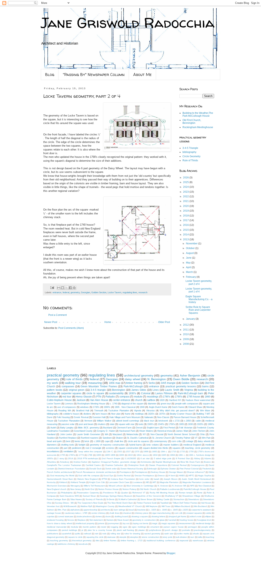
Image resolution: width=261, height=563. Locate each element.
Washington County (105, 506)
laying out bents (140, 523)
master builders (171, 444)
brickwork (163, 420)
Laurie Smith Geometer (88, 434)
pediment (76, 448)
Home (107, 322)
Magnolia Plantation (169, 482)
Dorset (139, 427)
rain (96, 533)
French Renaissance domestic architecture (96, 472)
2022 (186, 196)
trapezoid (184, 540)
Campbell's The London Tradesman (64, 465)
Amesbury (64, 462)
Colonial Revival (178, 465)
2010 (186, 334)
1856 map (114, 383)
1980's (211, 424)
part (65, 448)
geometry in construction (144, 520)
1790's (178, 396)
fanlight (82, 444)
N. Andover (163, 486)
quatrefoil (66, 533)
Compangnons (198, 465)
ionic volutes (152, 444)
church (139, 400)
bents (77, 441)
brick (86, 441)
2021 (186, 201)
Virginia (188, 390)
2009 (186, 339)
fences (70, 520)
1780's (166, 396)
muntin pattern (90, 527)
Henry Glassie (84, 396)
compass (124, 396)
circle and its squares (138, 441)
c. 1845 (174, 510)
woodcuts (83, 544)
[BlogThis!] (63, 288)
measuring (95, 382)
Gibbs (211, 472)
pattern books (54, 390)
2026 (186, 177)
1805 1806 (110, 455)
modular (74, 527)
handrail (172, 520)
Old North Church (148, 489)
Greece (161, 475)
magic (155, 523)
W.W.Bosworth (70, 506)
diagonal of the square (132, 403)
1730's (96, 407)
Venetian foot (53, 506)
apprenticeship (90, 510)
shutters (101, 424)
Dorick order (111, 469)
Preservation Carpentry (88, 493)
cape (107, 441)
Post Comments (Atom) (71, 328)
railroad (87, 533)
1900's (50, 458)
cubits (208, 513)
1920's (200, 424)
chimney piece (141, 513)
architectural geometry (138, 375)
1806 (121, 455)
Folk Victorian (185, 427)
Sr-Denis (110, 499)
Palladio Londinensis (170, 489)
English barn (153, 427)
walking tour (73, 382)
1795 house (193, 396)
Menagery (75, 486)
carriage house (54, 513)
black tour (149, 420)
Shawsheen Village (191, 496)
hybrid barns (135, 444)
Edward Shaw (195, 407)
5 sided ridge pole (163, 458)
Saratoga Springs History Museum (116, 496)
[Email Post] (52, 287)
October (190, 248)
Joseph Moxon (171, 479)
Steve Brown (146, 499)
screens (110, 448)
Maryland (117, 434)
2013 (186, 239)
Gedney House (158, 472)
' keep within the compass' (90, 451)
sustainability (116, 393)
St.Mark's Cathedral (127, 499)
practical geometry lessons (181, 386)
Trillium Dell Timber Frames (185, 503)
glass (162, 520)
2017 (186, 220)
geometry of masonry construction (107, 444)
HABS (182, 475)
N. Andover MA (179, 486)
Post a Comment (57, 315)
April (189, 267)
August (190, 253)
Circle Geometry (191, 156)
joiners (101, 523)
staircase (111, 537)
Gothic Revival (124, 475)
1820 (162, 400)
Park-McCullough (133, 386)
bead (131, 510)
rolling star (115, 533)
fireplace (82, 520)
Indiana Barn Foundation (123, 479)
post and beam (86, 424)
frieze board (123, 520)
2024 (186, 186)
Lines (156, 390)
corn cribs (176, 441)
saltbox (151, 400)
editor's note (195, 516)
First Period (169, 427)
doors (108, 516)
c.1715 (176, 420)
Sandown (107, 438)
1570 (137, 451)
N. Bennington (156, 379)
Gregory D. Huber (106, 431)
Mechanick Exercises (57, 486)
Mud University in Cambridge (140, 486)
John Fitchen (198, 431)
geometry (75, 292)
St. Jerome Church (161, 438)
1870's (162, 414)
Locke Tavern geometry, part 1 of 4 (199, 290)
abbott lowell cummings (127, 420)
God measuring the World (62, 475)
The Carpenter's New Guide (90, 503)
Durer (50, 417)
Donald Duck (95, 469)
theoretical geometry (82, 540)
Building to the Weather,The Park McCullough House (197, 114)
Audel (53, 427)
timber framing (134, 383)
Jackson (81, 400)
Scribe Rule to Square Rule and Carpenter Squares (198, 310)
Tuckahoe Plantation (118, 410)
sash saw (168, 533)
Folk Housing (63, 417)
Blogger (171, 553)
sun (192, 537)
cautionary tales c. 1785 (76, 513)
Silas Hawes (76, 499)
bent (68, 441)
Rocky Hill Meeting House (162, 493)
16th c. (164, 451)
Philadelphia (67, 493)
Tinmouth (98, 410)
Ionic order (144, 479)
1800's (107, 407)
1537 (128, 451)
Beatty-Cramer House (181, 414)
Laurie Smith (172, 390)
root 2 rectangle (93, 448)
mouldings (152, 396)
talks (200, 537)
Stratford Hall (82, 410)
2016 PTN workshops (87, 458)
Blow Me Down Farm (190, 462)
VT (196, 438)
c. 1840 (163, 510)
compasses (68, 386)
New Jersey (75, 489)
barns (205, 386)
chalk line (118, 441)
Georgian (85, 292)
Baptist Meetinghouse (166, 462)
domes (98, 516)
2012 (186, 324)
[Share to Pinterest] (74, 288)
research (142, 292)
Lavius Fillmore (164, 393)
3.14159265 (130, 458)
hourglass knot (204, 520)
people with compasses (187, 403)
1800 (98, 455)
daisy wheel (132, 379)
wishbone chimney (66, 544)
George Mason (176, 472)
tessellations (53, 451)
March (190, 272)
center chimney (98, 513)
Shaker (119, 438)
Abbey (197, 458)
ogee (125, 527)
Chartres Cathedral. (114, 465)
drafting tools (67, 444)
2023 (186, 191)
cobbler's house (71, 414)
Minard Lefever (116, 486)
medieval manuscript (56, 527)
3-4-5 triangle (98, 390)
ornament (154, 527)
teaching (210, 537)
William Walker (104, 420)
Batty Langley (67, 427)
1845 (163, 455)
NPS (192, 486)
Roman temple (186, 493)
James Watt (182, 431)
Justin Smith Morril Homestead (196, 479)
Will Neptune (152, 506)
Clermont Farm (124, 427)
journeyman (113, 523)
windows (84, 407)
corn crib (178, 513)
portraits (186, 530)
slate (112, 424)
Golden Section (98, 292)
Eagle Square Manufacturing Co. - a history (199, 299)
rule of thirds (74, 379)
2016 (186, 225)
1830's (132, 393)
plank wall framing (125, 530)
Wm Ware (205, 410)
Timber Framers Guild (147, 503)
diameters (52, 444)
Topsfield (164, 503)
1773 (81, 455)
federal (66, 292)
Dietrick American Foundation (72, 469)
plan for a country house (100, 530)
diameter (152, 403)
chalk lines (114, 513)
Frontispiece (125, 472)
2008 (186, 343)
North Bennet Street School (181, 434)
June (189, 257)
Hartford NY (175, 400)
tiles (98, 540)
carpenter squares (71, 393)
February (191, 276)
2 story (60, 458)
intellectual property (85, 523)
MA (106, 434)
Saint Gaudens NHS (69, 496)
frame (127, 414)
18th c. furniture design (200, 455)
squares (177, 448)
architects (105, 510)
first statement (96, 520)
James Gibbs (138, 390)
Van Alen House (99, 400)
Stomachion (179, 499)
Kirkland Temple (78, 482)
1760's (72, 455)
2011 (186, 329)
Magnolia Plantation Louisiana (196, 482)
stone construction (150, 537)
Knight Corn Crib (97, 482)
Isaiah (156, 479)
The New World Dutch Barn (120, 503)
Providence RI (110, 493)
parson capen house (174, 527)
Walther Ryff (86, 506)
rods (104, 533)
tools (140, 424)
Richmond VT (138, 493)
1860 (207, 396)
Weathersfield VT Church (130, 506)
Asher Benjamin (190, 375)
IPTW (104, 479)
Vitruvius (150, 410)
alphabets (75, 510)
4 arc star (145, 458)
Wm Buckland (200, 506)
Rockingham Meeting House (91, 403)
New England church (56, 489)
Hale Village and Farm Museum (124, 417)
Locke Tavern (114, 292)
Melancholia (132, 434)
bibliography (189, 152)
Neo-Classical (204, 486)
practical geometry (63, 375)
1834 (155, 455)
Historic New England (87, 479)
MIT (154, 482)
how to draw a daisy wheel (59, 523)
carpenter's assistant (201, 510)
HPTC (191, 475)
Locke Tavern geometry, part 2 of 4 (199, 282)
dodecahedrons (84, 516)
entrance (57, 292)
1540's (161, 424)
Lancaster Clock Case (119, 482)
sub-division (181, 537)
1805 (181, 424)
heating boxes (186, 520)
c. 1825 (152, 510)
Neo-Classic (163, 417)
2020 (186, 206)
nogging (114, 527)
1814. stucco (143, 455)
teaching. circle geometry (197, 448)
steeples (134, 537)
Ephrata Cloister (168, 469)
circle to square (95, 393)
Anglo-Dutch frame (158, 407)
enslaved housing (55, 520)
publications (52, 533)
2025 (186, 182)
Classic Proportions (158, 465)
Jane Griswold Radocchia (128, 22)
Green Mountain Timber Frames (99, 386)
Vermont (88, 420)
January (191, 318)
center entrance (121, 400)
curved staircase (65, 516)
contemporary (160, 441)
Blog (49, 74)
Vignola (137, 410)
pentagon (192, 527)
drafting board (121, 516)
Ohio (202, 434)
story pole (167, 537)
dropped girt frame (177, 516)
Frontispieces (141, 472)
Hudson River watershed (198, 400)
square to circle (75, 537)
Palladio (110, 396)
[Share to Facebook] (70, 288)
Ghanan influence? (196, 472)
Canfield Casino (93, 465)
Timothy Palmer (183, 438)
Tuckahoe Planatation (69, 420)
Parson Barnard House (185, 417)
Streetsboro (193, 499)
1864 (172, 455)
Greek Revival (81, 417)
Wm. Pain (62, 510)
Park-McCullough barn (190, 393)
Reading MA (64, 410)
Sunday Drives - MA (64, 503)
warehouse (198, 540)
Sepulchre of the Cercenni (148, 496)
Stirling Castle (162, 499)
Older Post (164, 322)
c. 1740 (113, 403)
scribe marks (183, 533)
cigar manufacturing (161, 513)
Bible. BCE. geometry (88, 427)
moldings (139, 414)
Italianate (148, 417)
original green (77, 390)
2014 (186, 234)
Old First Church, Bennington (191, 121)
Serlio (151, 383)
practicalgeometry (202, 530)
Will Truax (165, 506)
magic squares (168, 523)
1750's (171, 424)
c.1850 (187, 420)
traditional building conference (161, 540)
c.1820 (184, 510)
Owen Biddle (181, 379)
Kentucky (51, 482)
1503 (119, 451)
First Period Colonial (189, 469)
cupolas (50, 516)
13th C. (109, 451)
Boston (207, 462)
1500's (150, 424)
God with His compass (89, 475)
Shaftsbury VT (171, 496)
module (138, 396)
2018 (186, 215)
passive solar (68, 424)
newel (103, 527)
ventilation (68, 451)
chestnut (127, 513)
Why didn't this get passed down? (177, 410)
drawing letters (158, 516)
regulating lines (130, 292)
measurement (185, 523)
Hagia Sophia (204, 475)
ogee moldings (139, 527)
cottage (189, 441)
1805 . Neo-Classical (125, 407)
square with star (126, 424)
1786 (89, 455)
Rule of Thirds (190, 160)
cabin (198, 420)
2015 (186, 229)
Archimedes (146, 462)
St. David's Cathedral (137, 438)
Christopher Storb (136, 465)
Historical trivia (164, 431)
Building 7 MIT (203, 414)
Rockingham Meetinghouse (197, 127)
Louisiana (137, 482)
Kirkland (63, 482)
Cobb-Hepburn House (59, 400)
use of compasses (66, 407)
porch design (171, 530)
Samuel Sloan (89, 496)
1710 (173, 451)
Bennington (118, 390)
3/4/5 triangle (168, 383)
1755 (62, 455)
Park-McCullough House (195, 489)
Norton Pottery (129, 489)
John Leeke (66, 434)
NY (144, 434)
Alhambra (51, 462)
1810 (130, 455)
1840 (142, 407)
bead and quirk (54, 441)
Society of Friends (94, 499)
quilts (77, 533)
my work (52, 382)
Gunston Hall (98, 417)
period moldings (69, 530)
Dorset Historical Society (132, 469)
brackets (141, 510)
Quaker (124, 493)
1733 (182, 451)
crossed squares (194, 513)
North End (89, 489)
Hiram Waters (146, 431)
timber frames (110, 540)
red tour (67, 396)
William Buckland (182, 506)
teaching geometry (59, 540)
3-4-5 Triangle (190, 148)
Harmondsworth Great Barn (60, 479)
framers (110, 520)
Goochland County (83, 431)
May (188, 262)
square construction (128, 448)
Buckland (107, 427)
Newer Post (50, 322)
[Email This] (59, 288)
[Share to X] (66, 288)
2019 (186, 210)
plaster (141, 530)
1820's (151, 414)
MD (147, 482)
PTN (98, 396)
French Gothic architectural (59, 472)
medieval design (203, 523)
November (192, 243)
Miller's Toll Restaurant (94, 486)
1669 (145, 451)
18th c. (182, 455)
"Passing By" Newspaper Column (94, 74)
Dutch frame (178, 407)
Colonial (145, 393)
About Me (142, 74)
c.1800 (97, 441)
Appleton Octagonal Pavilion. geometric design (114, 462)
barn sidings (119, 510)
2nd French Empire (111, 458)
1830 (190, 424)
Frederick (206, 469)
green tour (166, 403)
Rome (199, 493)
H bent (172, 475)
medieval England (192, 444)
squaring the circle (95, 537)
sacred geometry (152, 533)
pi (82, 530)
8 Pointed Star (183, 458)
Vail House (206, 503)
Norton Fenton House (108, 489)
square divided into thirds (155, 448)
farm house (101, 414)
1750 (191, 451)
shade (196, 533)
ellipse (208, 516)
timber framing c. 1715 (132, 540)
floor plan (116, 414)
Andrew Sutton (80, 462)
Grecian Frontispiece (144, 475)
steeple (122, 537)
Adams (207, 458)
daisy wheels (204, 441)
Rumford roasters (89, 438)
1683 (154, 451)
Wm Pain (206, 438)
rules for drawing (132, 533)
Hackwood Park (127, 431)
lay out (126, 523)
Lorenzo (69, 403)
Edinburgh (152, 469)
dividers (87, 414)
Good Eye (108, 475)
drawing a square (140, 516)
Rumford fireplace (67, 438)
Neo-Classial (156, 434)
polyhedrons (155, 530)
